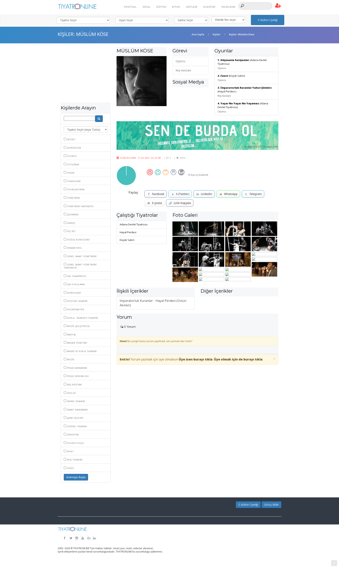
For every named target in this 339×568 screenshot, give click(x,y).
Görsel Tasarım (76, 426)
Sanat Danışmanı (77, 409)
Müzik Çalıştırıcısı (78, 326)
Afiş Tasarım (74, 459)
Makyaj (71, 334)
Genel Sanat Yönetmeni (81, 256)
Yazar (70, 172)
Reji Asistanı (74, 384)
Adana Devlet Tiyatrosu (134, 224)
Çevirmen (72, 214)
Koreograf (73, 292)
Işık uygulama (75, 284)
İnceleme (228, 6)
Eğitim (161, 6)
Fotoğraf (72, 164)
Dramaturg (74, 247)
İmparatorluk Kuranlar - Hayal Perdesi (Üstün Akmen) (153, 303)
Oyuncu (71, 156)
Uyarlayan (73, 181)
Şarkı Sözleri (74, 417)
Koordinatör (75, 309)
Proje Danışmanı (76, 367)
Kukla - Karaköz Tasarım (82, 317)
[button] (278, 5)
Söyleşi (192, 6)
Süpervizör (73, 147)
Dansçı (70, 222)
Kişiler (217, 34)
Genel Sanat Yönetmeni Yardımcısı (80, 266)
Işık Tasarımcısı (76, 276)
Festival (130, 6)
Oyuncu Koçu (75, 442)
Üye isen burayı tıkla (195, 359)
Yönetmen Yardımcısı (79, 206)
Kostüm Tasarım (76, 300)
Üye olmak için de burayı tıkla (238, 359)
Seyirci (70, 139)
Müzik (70, 359)
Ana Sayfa (198, 34)
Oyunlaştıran (75, 189)
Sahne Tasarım (75, 401)
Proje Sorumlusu (77, 376)
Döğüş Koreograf (78, 239)
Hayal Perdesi (128, 232)
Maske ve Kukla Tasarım (81, 351)
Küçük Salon (127, 240)
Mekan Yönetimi (76, 342)
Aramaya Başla (76, 477)
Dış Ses (70, 231)
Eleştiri (209, 6)
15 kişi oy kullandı (198, 175)
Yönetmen (73, 197)
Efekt (70, 451)
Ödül (147, 6)
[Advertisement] (86, 74)
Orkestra (72, 434)
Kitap (176, 6)
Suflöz (71, 392)
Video (70, 468)
